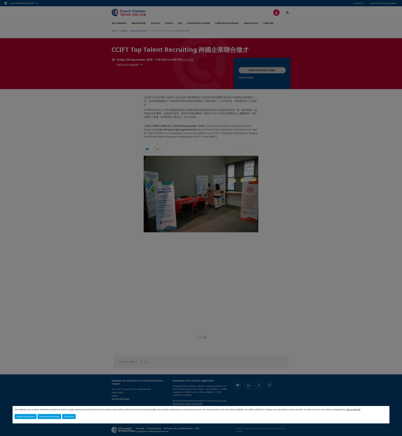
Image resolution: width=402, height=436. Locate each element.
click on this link (353, 409)
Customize (69, 416)
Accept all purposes (25, 416)
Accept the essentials (49, 416)
